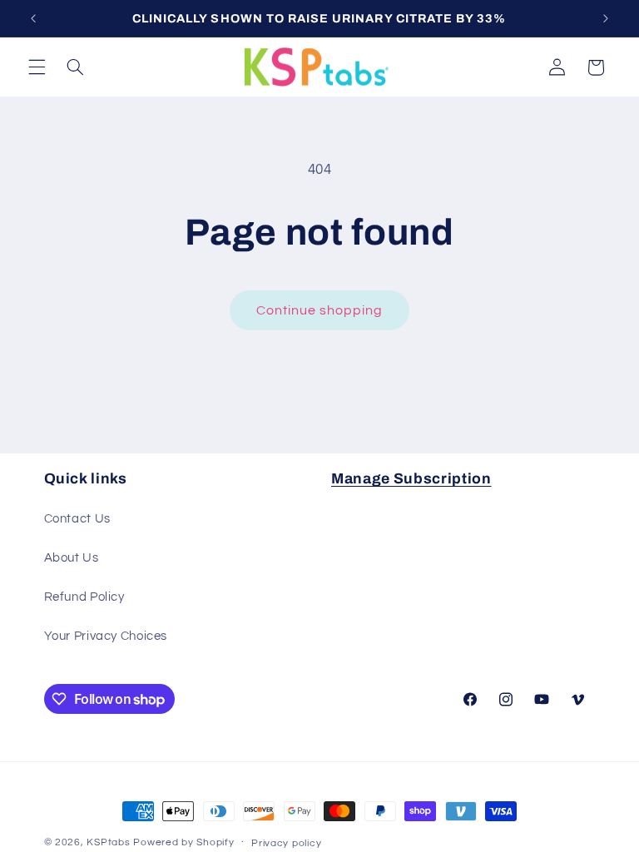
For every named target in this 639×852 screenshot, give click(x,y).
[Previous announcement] (33, 18)
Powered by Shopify (183, 842)
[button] (36, 67)
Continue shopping (320, 310)
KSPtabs (108, 842)
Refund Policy (84, 597)
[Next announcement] (605, 18)
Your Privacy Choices (106, 636)
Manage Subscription (411, 479)
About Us (71, 558)
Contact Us (77, 519)
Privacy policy (286, 843)
